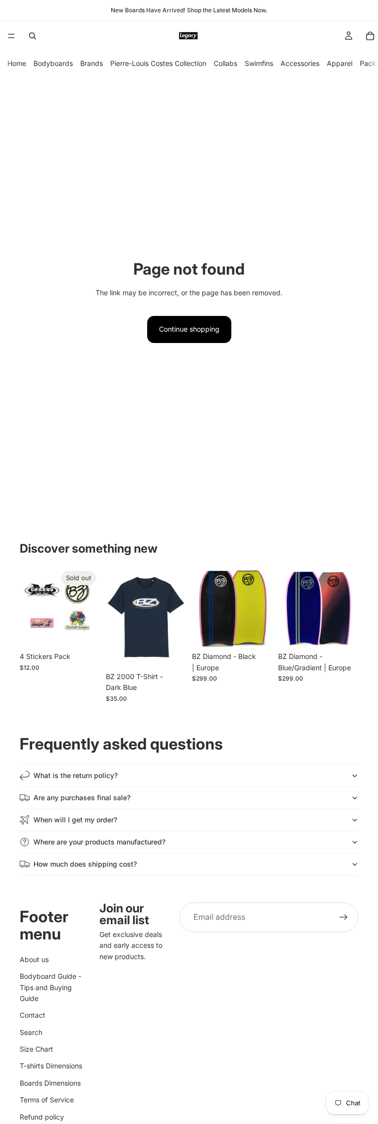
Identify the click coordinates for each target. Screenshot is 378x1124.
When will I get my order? (75, 819)
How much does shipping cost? (85, 864)
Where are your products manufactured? (99, 842)
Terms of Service (47, 1099)
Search (31, 1032)
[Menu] (11, 36)
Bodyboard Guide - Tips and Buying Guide (50, 987)
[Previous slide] (203, 607)
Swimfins (259, 63)
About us (34, 959)
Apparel (339, 63)
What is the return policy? (75, 775)
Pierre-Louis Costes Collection (158, 63)
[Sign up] (343, 917)
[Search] (32, 36)
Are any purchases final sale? (81, 797)
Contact (32, 1015)
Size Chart (36, 1049)
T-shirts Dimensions (51, 1066)
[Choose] (171, 652)
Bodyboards (53, 63)
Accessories (300, 63)
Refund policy (42, 1117)
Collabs (225, 63)
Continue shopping (189, 329)
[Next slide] (261, 607)
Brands (91, 63)
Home (16, 63)
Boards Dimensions (50, 1083)
